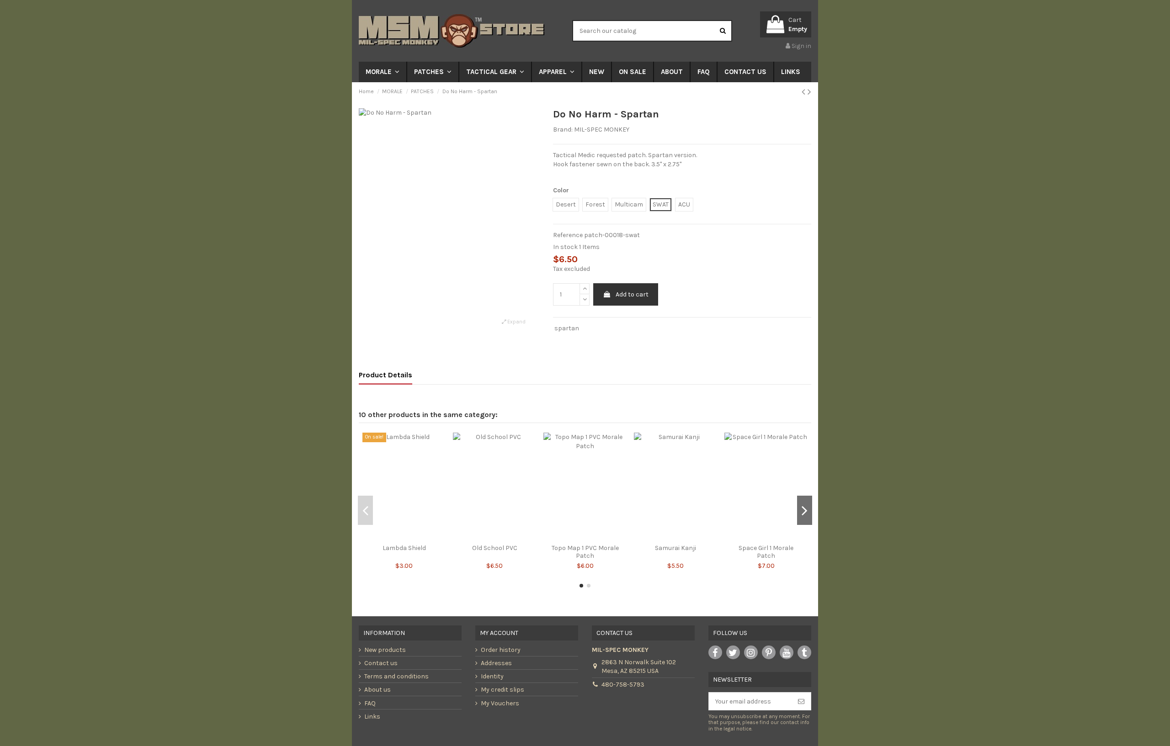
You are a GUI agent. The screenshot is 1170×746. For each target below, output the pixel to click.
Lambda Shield (404, 548)
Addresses (496, 663)
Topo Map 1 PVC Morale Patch (585, 552)
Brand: (563, 129)
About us (377, 689)
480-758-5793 (622, 684)
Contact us (381, 663)
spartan (566, 328)
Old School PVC (494, 548)
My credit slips (502, 689)
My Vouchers (500, 703)
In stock (565, 247)
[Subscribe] (801, 701)
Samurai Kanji (675, 548)
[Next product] (809, 91)
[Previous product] (805, 91)
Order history (501, 650)
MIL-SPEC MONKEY (601, 129)
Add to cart (632, 294)
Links (372, 716)
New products (385, 650)
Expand (516, 322)
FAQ (370, 703)
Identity (492, 676)
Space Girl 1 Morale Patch (766, 552)
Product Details (385, 374)
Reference (568, 235)
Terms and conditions (396, 676)
